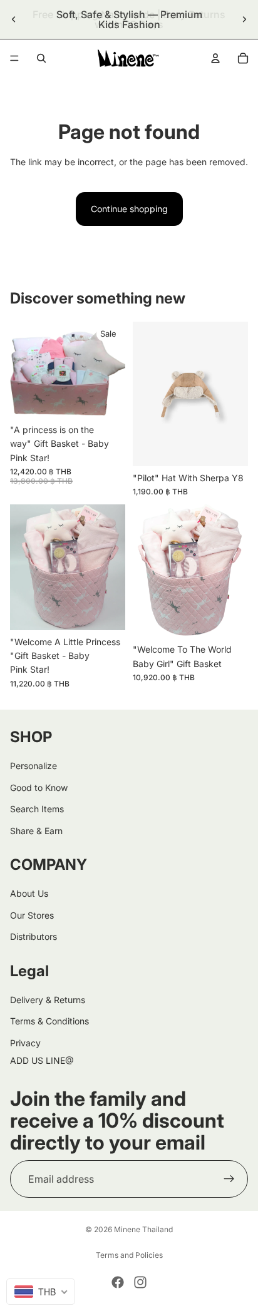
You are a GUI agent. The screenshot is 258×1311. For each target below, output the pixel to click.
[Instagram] (140, 1282)
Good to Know (39, 787)
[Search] (41, 58)
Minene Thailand (143, 1229)
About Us (29, 893)
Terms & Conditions (49, 1021)
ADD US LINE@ (42, 1060)
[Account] (215, 58)
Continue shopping (129, 208)
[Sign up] (229, 1179)
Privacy (25, 1043)
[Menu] (14, 58)
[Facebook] (117, 1282)
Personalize (33, 765)
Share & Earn (36, 830)
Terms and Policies (129, 1255)
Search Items (37, 808)
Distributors (33, 936)
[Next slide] (244, 19)
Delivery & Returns (47, 999)
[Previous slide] (14, 19)
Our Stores (32, 915)
